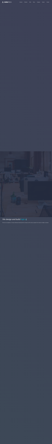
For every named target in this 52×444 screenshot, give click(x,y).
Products (25, 2)
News (34, 2)
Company (38, 2)
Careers (43, 2)
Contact (48, 2)
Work (30, 2)
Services (21, 2)
